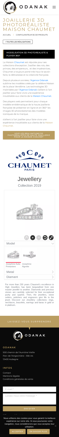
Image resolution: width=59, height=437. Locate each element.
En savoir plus (38, 431)
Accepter (17, 431)
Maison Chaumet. (42, 96)
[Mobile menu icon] (54, 7)
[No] (55, 425)
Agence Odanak (39, 80)
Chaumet (19, 62)
